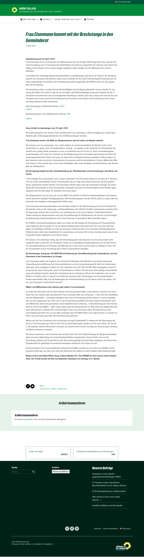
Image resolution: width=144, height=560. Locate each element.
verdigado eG (48, 544)
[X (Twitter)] (67, 528)
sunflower (28, 544)
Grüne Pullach (27, 8)
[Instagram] (77, 528)
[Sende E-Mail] (32, 386)
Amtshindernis (45, 389)
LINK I (62, 106)
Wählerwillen (63, 389)
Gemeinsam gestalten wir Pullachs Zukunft (40, 11)
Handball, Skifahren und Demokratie (107, 505)
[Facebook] (72, 528)
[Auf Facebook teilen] (28, 386)
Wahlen (42, 386)
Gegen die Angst (48, 453)
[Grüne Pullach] (14, 9)
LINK (68, 114)
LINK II (29, 109)
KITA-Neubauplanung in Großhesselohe (109, 491)
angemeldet (28, 419)
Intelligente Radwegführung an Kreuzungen (96, 453)
